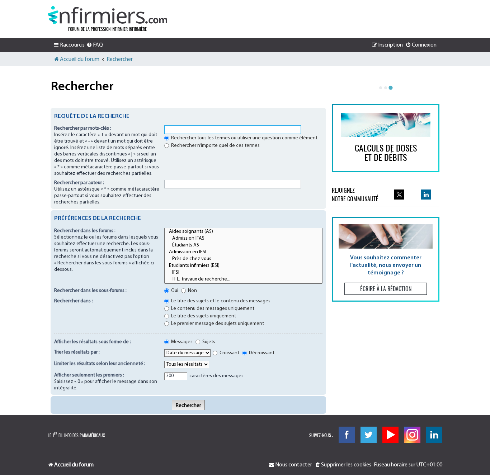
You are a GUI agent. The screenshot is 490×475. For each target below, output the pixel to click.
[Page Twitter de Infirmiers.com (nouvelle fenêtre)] (399, 194)
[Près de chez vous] (243, 259)
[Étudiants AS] (243, 245)
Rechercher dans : (73, 301)
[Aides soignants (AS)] (243, 232)
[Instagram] (412, 435)
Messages (181, 342)
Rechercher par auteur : (79, 183)
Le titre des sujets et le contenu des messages (220, 301)
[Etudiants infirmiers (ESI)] (243, 266)
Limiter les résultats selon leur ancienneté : (99, 363)
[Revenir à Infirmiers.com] (107, 15)
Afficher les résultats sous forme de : (92, 342)
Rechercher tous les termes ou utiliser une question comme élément (243, 138)
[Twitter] (369, 435)
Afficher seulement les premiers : (89, 375)
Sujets (208, 342)
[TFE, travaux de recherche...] (243, 279)
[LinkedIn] (434, 435)
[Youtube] (390, 435)
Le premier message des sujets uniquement (217, 323)
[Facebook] (347, 435)
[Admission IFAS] (243, 238)
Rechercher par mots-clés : (82, 128)
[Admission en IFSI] (243, 252)
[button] (385, 259)
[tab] (380, 87)
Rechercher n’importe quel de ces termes (215, 145)
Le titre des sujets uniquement (203, 316)
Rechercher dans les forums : (85, 231)
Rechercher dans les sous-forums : (90, 290)
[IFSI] (243, 272)
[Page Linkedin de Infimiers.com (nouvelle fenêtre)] (426, 194)
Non (192, 290)
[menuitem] (94, 45)
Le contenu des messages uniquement (212, 308)
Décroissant (261, 353)
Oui (174, 290)
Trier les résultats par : (77, 352)
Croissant (228, 353)
